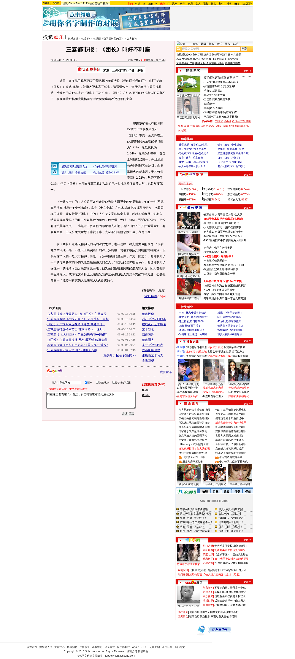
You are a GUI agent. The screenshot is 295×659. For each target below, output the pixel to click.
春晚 (237, 125)
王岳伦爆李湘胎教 (192, 461)
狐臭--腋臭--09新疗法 (229, 334)
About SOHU (139, 647)
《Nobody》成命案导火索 (194, 444)
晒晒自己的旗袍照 (199, 616)
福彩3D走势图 (240, 355)
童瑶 (206, 103)
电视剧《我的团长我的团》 (108, 38)
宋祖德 (208, 112)
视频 (205, 3)
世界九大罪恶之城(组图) (229, 435)
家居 (190, 3)
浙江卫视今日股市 (154, 319)
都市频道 (148, 334)
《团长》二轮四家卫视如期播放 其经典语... (76, 324)
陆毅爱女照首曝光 (238, 392)
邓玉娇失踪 (204, 54)
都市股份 (148, 314)
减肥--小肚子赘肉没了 (230, 312)
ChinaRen (74, 3)
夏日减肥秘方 (216, 58)
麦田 (217, 223)
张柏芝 (218, 125)
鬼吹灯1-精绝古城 (196, 351)
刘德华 (219, 121)
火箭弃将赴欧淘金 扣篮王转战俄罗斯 (225, 285)
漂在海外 (183, 612)
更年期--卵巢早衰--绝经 (230, 149)
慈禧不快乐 (217, 63)
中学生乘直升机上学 (188, 95)
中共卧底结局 (203, 63)
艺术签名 (148, 329)
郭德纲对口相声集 (196, 347)
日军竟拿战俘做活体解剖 (193, 431)
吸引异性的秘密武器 (229, 317)
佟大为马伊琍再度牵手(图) (230, 414)
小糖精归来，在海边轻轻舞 (230, 605)
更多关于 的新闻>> (119, 355)
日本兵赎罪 (234, 54)
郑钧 (231, 125)
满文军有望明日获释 (215, 252)
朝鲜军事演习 (219, 54)
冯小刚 (227, 121)
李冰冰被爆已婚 (214, 384)
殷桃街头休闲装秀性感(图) (194, 418)
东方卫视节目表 (152, 345)
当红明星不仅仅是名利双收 (230, 596)
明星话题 (208, 563)
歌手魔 (208, 77)
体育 (138, 3)
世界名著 (212, 351)
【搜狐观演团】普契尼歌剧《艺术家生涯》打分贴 (217, 570)
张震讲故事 (230, 347)
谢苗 (206, 86)
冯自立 (208, 90)
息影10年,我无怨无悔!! (222, 86)
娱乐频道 (73, 38)
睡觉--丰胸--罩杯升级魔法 (193, 162)
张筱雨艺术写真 (152, 355)
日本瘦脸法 (231, 58)
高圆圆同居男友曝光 (188, 117)
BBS (236, 3)
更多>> (247, 71)
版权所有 (143, 651)
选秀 (202, 125)
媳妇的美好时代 (230, 223)
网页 (203, 43)
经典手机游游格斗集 (219, 355)
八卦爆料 (208, 550)
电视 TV (85, 38)
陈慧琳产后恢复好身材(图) (194, 414)
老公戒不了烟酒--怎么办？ (194, 153)
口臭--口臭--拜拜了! (228, 157)
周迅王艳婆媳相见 (213, 392)
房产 (182, 3)
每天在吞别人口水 (188, 606)
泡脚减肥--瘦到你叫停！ (231, 330)
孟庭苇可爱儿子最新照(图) (230, 444)
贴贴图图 (208, 592)
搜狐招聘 (72, 647)
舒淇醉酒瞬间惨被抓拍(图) (230, 427)
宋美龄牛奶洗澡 (185, 63)
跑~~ (212, 103)
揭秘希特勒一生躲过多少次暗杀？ (223, 236)
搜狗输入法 (45, 647)
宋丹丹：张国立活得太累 (218, 247)
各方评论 (132, 38)
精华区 (146, 390)
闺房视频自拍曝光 (188, 254)
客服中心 (97, 647)
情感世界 (208, 600)
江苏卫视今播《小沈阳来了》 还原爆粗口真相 (78, 319)
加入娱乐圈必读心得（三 (226, 82)
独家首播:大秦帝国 (214, 214)
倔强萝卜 (209, 223)
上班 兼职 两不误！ (190, 325)
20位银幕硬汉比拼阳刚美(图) (231, 563)
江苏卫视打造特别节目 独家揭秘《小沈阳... (76, 329)
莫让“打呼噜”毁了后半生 (192, 149)
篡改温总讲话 (200, 58)
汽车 (174, 3)
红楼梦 (241, 347)
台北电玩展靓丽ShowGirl (193, 452)
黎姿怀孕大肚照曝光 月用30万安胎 (224, 265)
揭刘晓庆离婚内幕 (213, 387)
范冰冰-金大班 (234, 214)
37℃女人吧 (234, 199)
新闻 (195, 43)
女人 (198, 3)
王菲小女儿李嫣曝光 (214, 484)
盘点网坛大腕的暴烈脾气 (193, 435)
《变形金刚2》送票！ (194, 457)
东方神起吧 (233, 194)
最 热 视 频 (194, 207)
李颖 (206, 116)
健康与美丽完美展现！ (192, 330)
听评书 (181, 347)
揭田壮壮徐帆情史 (188, 384)
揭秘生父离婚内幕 (239, 384)
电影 (192, 125)
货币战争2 (238, 351)
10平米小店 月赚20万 (229, 162)
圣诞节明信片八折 (187, 396)
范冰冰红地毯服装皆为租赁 (194, 422)
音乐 (219, 43)
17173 (85, 3)
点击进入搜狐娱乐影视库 (229, 448)
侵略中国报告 (233, 63)
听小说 (181, 351)
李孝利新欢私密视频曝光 (229, 439)
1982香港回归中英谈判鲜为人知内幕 (225, 240)
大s (198, 125)
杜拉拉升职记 (215, 347)
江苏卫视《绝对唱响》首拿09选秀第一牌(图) (77, 334)
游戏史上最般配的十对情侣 (230, 452)
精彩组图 (208, 558)
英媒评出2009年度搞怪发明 (230, 592)
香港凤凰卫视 (151, 350)
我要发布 (166, 372)
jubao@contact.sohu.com (120, 655)
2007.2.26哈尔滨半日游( (224, 116)
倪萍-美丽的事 (233, 227)
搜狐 (65, 3)
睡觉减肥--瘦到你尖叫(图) (193, 144)
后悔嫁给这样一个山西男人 (230, 600)
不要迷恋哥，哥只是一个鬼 (230, 587)
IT (168, 3)
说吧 (235, 43)
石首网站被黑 (184, 58)
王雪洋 (208, 99)
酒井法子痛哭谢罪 (240, 484)
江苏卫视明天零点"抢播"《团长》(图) (72, 350)
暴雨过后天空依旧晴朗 (224, 616)
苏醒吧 (182, 194)
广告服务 (84, 647)
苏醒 (225, 125)
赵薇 (186, 125)
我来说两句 (134, 60)
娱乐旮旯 (208, 596)
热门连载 (183, 574)
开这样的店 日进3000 (191, 321)
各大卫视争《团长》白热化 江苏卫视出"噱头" (77, 345)
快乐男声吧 (233, 189)
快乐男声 (245, 121)
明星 (184, 130)
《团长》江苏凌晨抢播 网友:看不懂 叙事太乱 (77, 339)
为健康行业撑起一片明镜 (193, 334)
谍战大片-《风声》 (188, 232)
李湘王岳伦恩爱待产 (215, 260)
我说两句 (247, 3)
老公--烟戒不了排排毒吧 (231, 166)
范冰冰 (210, 125)
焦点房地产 (95, 3)
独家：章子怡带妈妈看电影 (230, 409)
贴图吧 (182, 199)
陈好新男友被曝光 (238, 396)
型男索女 (208, 605)
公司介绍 (154, 647)
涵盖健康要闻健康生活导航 (233, 153)
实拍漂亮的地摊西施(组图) (230, 431)
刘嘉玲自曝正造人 (213, 396)
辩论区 (146, 395)
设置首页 (32, 647)
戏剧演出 (183, 570)
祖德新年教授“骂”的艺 (224, 112)
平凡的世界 (224, 351)
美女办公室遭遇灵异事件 (193, 439)
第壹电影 (208, 554)
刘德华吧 (208, 194)
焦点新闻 (208, 587)
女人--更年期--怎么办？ (192, 166)
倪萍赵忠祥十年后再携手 (229, 418)
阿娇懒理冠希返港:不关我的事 (221, 269)
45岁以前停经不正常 (229, 321)
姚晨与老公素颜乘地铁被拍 (194, 427)
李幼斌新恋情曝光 (238, 387)
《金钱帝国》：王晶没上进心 (231, 554)
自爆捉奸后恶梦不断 (188, 276)
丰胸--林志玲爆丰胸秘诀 (192, 312)
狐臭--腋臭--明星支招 (191, 157)
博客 (229, 3)
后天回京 (217, 90)
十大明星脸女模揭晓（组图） (231, 545)
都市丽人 (148, 339)
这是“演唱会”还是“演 (224, 77)
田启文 (208, 82)
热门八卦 (208, 545)
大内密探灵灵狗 (213, 227)
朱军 (180, 125)
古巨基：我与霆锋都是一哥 (219, 273)
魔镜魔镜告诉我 (221, 99)
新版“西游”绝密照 (189, 484)
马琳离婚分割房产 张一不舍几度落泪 (225, 298)
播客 (213, 3)
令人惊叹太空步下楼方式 (233, 461)
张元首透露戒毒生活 (231, 457)
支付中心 (59, 647)
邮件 (221, 3)
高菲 (206, 108)
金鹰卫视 (148, 360)
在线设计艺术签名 (154, 324)
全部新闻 (167, 647)
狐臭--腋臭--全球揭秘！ (230, 144)
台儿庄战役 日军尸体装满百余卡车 (223, 231)
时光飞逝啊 (216, 108)
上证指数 (184, 189)
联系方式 (110, 647)
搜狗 (105, 3)
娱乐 (150, 3)
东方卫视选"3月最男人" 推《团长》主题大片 (76, 314)
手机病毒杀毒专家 (196, 355)
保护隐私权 (123, 647)
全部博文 (179, 647)
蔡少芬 (236, 121)
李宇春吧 (208, 189)
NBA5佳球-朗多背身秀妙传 (219, 289)
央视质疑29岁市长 (187, 54)
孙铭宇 (208, 95)
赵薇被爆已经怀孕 (187, 387)
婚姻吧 (207, 199)
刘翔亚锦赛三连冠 (189, 298)
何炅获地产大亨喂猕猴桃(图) (195, 409)
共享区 (181, 355)
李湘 (243, 125)
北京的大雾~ (219, 95)
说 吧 (199, 174)
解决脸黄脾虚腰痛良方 (230, 325)
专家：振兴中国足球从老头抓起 (222, 294)
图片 (227, 43)
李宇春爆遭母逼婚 (187, 392)
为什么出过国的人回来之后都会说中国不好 (214, 612)
